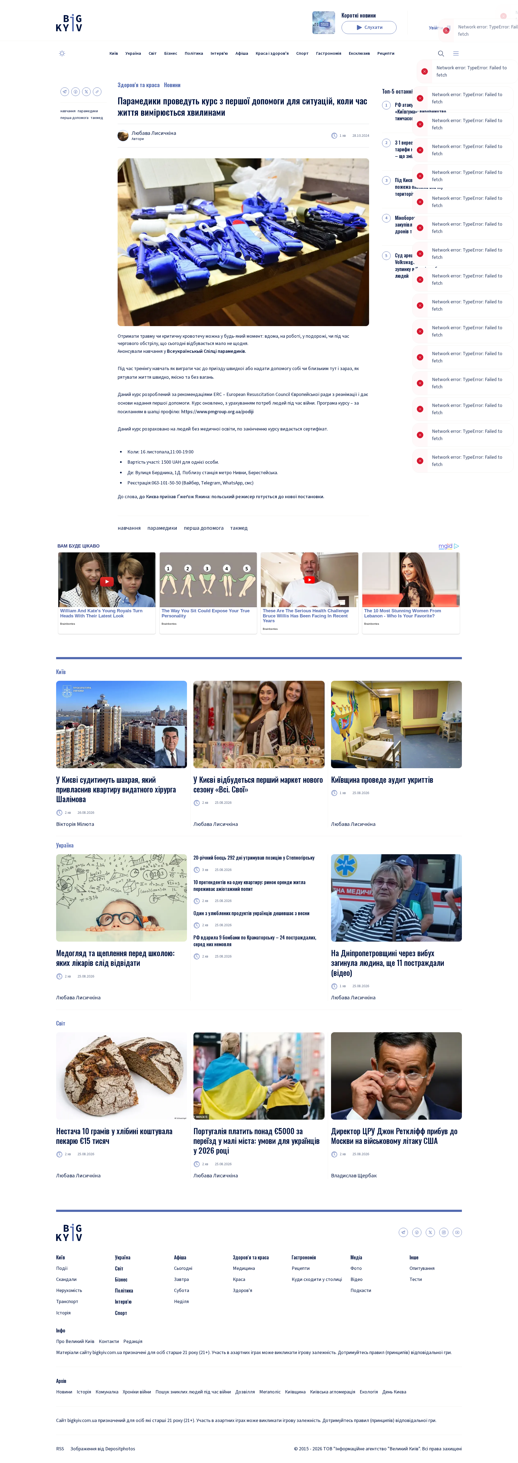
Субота (181, 1290)
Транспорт (67, 1301)
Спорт (302, 53)
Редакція (132, 1341)
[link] (206, 351)
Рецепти (385, 53)
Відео (356, 1279)
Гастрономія (328, 53)
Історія (63, 1313)
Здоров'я (242, 1290)
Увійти (436, 28)
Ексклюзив (359, 53)
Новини (172, 84)
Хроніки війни (137, 1392)
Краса (239, 1279)
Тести (416, 1279)
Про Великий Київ (75, 1341)
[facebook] (416, 1232)
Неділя (181, 1301)
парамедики (88, 111)
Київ (114, 53)
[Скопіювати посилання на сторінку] (97, 91)
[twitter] (430, 1232)
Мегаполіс (270, 1392)
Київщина (295, 1392)
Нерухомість (69, 1290)
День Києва (394, 1392)
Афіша (242, 53)
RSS (60, 1448)
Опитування (422, 1268)
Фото (356, 1268)
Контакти (109, 1341)
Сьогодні (183, 1268)
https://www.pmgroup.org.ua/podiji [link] (217, 411)
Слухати (373, 27)
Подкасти (360, 1290)
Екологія (369, 1392)
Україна (133, 53)
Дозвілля (245, 1392)
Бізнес (170, 53)
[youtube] (457, 1232)
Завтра (181, 1279)
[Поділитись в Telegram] (64, 91)
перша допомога (74, 118)
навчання (68, 111)
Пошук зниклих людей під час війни (193, 1392)
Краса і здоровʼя (272, 53)
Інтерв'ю (219, 53)
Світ (153, 53)
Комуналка (107, 1392)
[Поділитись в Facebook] (75, 91)
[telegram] (403, 1232)
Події (62, 1268)
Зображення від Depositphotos (102, 1448)
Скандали (66, 1279)
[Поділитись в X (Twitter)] (86, 91)
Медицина (244, 1268)
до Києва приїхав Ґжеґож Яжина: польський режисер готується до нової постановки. (231, 496)
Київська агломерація (332, 1392)
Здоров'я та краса (139, 84)
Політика (194, 53)
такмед (97, 118)
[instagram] (443, 1232)
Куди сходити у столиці (317, 1279)
